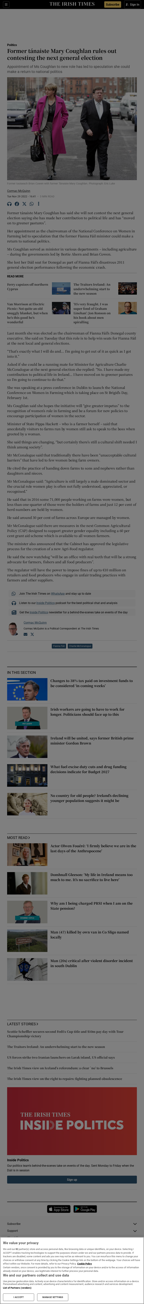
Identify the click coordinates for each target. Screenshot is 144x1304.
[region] (72, 1270)
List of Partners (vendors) (17, 1287)
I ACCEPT (19, 1297)
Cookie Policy (84, 1263)
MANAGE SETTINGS (52, 1297)
